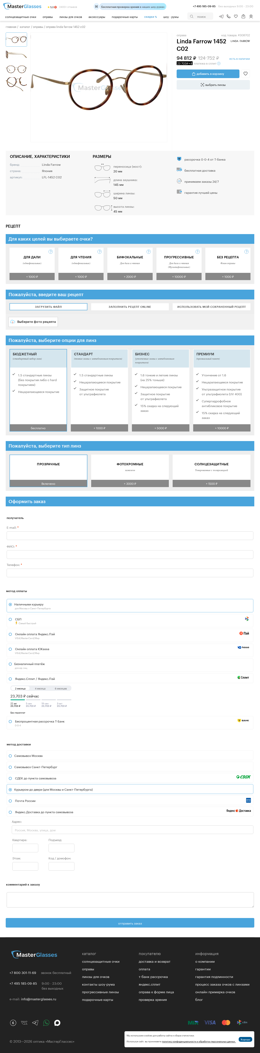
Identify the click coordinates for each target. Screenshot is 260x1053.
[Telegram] (35, 1023)
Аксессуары (97, 16)
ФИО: (12, 546)
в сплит (197, 63)
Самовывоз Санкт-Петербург (35, 766)
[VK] (24, 1023)
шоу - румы (171, 16)
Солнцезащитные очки (20, 16)
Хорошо (245, 1039)
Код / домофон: (60, 857)
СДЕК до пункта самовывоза (35, 777)
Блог (199, 999)
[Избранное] (236, 16)
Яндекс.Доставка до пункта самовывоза (44, 811)
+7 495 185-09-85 (23, 982)
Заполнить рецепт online (130, 306)
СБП (25, 620)
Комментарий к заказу (23, 884)
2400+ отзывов (68, 6)
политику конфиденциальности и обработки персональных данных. (199, 1041)
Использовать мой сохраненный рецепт (211, 306)
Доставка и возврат (155, 960)
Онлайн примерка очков (215, 991)
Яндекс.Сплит (149, 983)
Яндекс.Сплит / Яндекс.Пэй (34, 678)
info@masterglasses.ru (38, 998)
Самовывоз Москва (28, 755)
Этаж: (16, 857)
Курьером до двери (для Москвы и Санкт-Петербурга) (53, 789)
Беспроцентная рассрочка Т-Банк (39, 722)
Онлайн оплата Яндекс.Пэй (34, 635)
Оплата (144, 968)
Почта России (25, 800)
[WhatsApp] (46, 1023)
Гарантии (203, 968)
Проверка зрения (153, 999)
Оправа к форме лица (156, 991)
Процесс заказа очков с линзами (222, 983)
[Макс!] (57, 1023)
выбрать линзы (215, 84)
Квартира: (19, 839)
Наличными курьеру (32, 605)
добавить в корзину (210, 73)
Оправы (48, 16)
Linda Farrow (51, 164)
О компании (205, 960)
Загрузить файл (48, 306)
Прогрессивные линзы (100, 991)
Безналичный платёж (29, 665)
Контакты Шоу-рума (98, 983)
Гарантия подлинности (214, 976)
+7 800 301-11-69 (23, 972)
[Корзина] (243, 18)
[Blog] (13, 1023)
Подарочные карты (125, 16)
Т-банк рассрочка (153, 976)
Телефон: (14, 564)
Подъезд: (55, 839)
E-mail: (13, 527)
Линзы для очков (70, 16)
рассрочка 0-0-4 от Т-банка (205, 159)
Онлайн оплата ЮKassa (31, 650)
